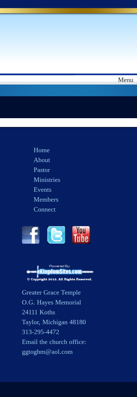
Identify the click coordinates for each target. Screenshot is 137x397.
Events (43, 189)
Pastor (42, 169)
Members (46, 199)
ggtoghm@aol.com (47, 351)
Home (42, 150)
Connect (45, 209)
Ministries (47, 179)
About (42, 160)
